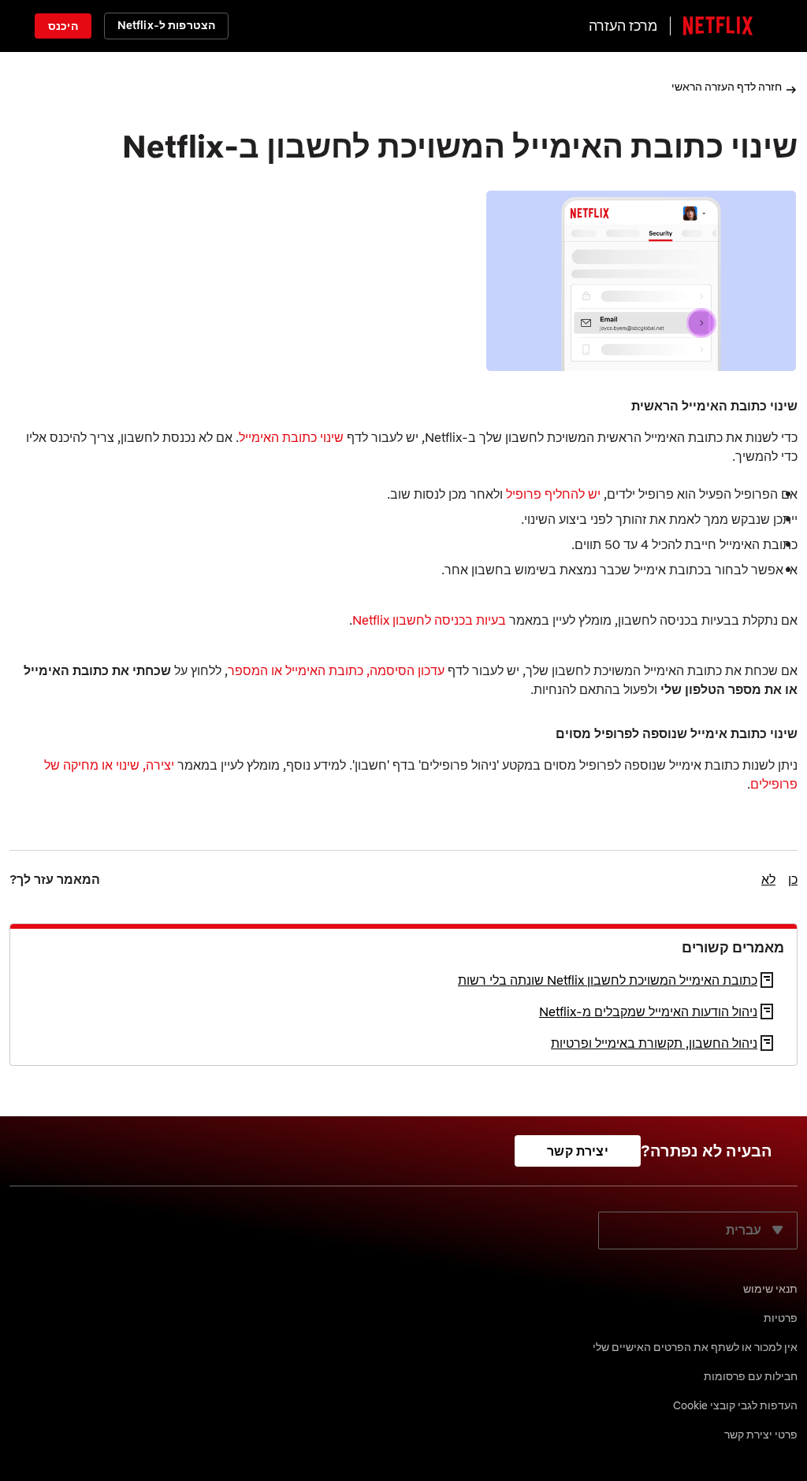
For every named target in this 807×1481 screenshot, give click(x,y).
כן (793, 879)
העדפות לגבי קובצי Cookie (735, 1405)
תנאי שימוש (770, 1289)
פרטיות (781, 1318)
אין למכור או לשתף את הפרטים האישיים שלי (695, 1347)
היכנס (63, 26)
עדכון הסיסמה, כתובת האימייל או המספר (336, 670)
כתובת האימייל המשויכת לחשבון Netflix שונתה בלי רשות (607, 980)
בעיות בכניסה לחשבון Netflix (429, 620)
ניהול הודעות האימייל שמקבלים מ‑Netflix (648, 1011)
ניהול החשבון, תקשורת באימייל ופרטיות (654, 1043)
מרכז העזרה (623, 26)
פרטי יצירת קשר (761, 1434)
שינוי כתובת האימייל (291, 437)
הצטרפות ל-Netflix (166, 25)
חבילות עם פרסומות (751, 1376)
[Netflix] (718, 26)
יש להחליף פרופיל (553, 494)
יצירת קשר (577, 1151)
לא (768, 879)
